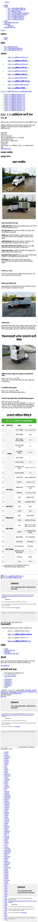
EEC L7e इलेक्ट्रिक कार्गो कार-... (18, 74)
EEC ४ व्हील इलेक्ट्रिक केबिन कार (17, 10)
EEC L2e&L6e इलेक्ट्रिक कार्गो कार (17, 14)
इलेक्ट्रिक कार (4, 692)
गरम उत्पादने (28, 690)
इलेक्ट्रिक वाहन (13, 692)
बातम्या (6, 21)
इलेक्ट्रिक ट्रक (33, 692)
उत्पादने (6, 6)
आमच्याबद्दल (7, 24)
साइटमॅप (34, 690)
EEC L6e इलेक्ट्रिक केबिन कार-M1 (12, 577)
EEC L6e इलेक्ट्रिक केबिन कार (16, 16)
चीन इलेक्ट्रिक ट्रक (23, 692)
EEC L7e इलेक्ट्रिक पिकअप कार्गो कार (20, 634)
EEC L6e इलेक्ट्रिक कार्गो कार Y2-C (19, 641)
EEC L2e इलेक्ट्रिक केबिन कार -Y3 (14, 576)
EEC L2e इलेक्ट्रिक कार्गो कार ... (18, 61)
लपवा (5, 39)
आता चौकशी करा (5, 665)
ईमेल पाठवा (3, 696)
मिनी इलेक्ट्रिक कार (16, 693)
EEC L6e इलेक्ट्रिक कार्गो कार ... (18, 68)
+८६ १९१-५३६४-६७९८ (10, 674)
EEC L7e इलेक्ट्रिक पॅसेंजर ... (17, 88)
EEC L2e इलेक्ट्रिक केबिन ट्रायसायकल (18, 13)
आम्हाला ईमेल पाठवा (6, 148)
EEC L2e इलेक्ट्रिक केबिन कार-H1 (19, 81)
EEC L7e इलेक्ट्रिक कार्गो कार (16, 19)
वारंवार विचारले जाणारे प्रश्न (11, 22)
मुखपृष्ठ (6, 5)
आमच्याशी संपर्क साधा (9, 27)
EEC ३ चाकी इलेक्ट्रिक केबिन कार (17, 8)
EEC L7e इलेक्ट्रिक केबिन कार (16, 18)
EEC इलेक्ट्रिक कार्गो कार (14, 11)
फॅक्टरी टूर (10, 25)
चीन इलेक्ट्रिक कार (6, 693)
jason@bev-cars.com (10, 676)
